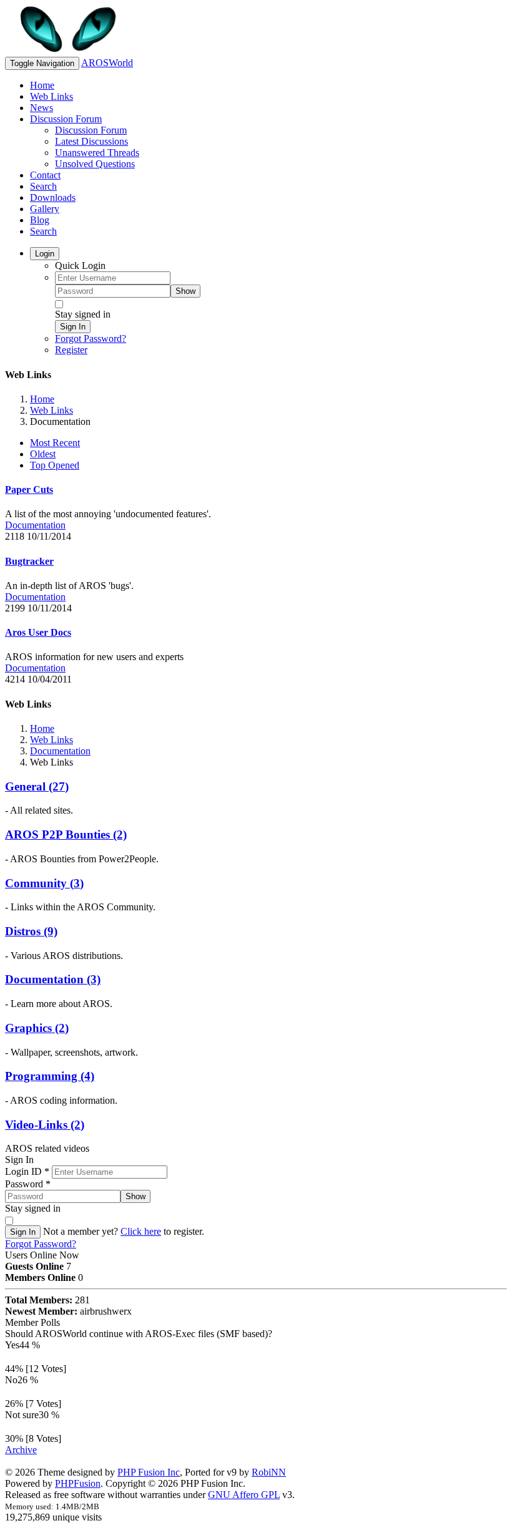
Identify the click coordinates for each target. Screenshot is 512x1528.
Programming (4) (49, 1076)
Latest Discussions (91, 141)
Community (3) (44, 883)
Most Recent (55, 442)
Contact (45, 175)
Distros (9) (31, 931)
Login (44, 253)
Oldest (43, 454)
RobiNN (269, 1472)
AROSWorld (107, 62)
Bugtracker (29, 561)
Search (43, 186)
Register (71, 349)
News (41, 107)
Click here (141, 1231)
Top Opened (54, 465)
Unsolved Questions (95, 163)
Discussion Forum (66, 119)
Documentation (35, 525)
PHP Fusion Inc (148, 1472)
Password (28, 1184)
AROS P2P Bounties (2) (66, 834)
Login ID (27, 1171)
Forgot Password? (90, 338)
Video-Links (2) (44, 1124)
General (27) (37, 786)
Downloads (53, 197)
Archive (21, 1449)
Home (42, 85)
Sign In (73, 326)
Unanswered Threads (97, 152)
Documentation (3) (53, 979)
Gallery (44, 208)
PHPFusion (78, 1483)
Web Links (51, 96)
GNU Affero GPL (244, 1494)
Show (185, 291)
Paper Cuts (29, 489)
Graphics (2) (37, 1027)
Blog (39, 220)
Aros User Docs (38, 632)
